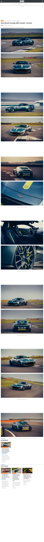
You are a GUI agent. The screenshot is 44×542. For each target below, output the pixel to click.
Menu (1, 1)
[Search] (42, 1)
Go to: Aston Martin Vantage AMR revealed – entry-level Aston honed (12, 27)
